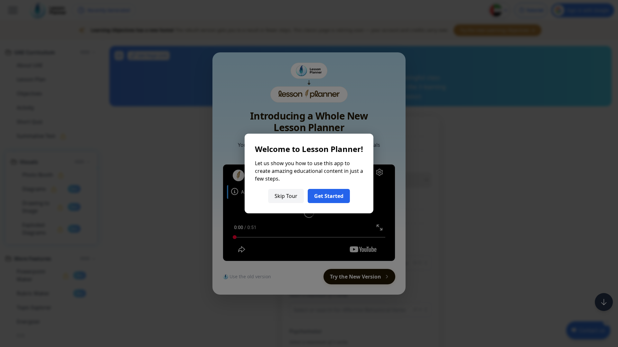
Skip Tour (286, 196)
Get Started (328, 196)
